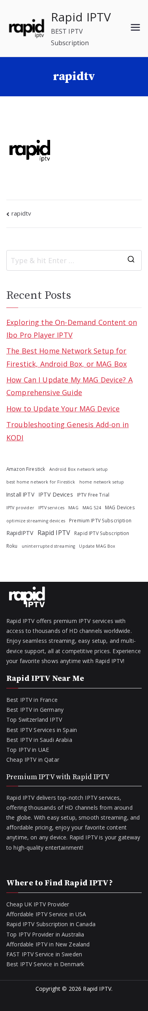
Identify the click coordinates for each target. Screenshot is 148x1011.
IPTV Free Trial (93, 494)
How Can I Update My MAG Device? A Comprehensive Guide (69, 386)
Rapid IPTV (81, 17)
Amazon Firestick (25, 469)
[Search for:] (74, 260)
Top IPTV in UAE (27, 749)
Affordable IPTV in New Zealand (48, 944)
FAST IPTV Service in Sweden (44, 954)
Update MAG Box (97, 546)
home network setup (101, 482)
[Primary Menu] (135, 28)
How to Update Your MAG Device (63, 408)
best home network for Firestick (40, 482)
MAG (73, 507)
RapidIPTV (19, 533)
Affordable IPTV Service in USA (46, 914)
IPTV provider (20, 507)
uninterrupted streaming (48, 546)
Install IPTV (20, 494)
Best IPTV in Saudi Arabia (39, 739)
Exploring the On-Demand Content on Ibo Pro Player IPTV (71, 328)
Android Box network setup (78, 469)
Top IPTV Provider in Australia (45, 934)
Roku (12, 546)
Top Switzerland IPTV (34, 719)
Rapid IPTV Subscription (101, 533)
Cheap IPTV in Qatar (32, 759)
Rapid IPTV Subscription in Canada (51, 924)
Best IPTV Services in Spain (41, 730)
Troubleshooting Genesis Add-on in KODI (67, 431)
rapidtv (21, 213)
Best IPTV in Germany (35, 709)
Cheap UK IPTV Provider (37, 904)
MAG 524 (91, 507)
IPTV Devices (55, 494)
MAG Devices (120, 507)
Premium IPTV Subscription (100, 520)
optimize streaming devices (35, 521)
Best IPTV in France (32, 699)
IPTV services (51, 507)
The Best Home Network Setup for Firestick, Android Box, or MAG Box (66, 357)
